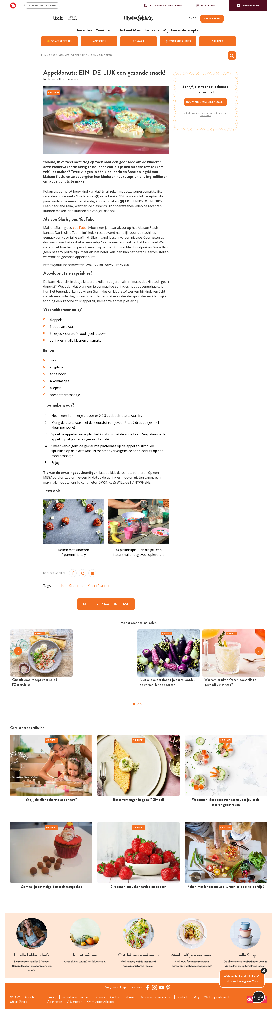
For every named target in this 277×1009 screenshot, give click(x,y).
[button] (248, 5)
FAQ (195, 997)
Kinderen (76, 585)
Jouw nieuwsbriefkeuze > (205, 102)
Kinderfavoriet (99, 585)
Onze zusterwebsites (100, 1001)
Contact (182, 997)
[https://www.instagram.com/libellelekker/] (154, 987)
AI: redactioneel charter (156, 997)
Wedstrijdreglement (216, 997)
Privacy (52, 997)
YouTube (80, 227)
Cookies (99, 997)
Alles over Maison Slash (106, 604)
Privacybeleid (205, 115)
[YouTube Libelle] (161, 987)
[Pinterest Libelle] (168, 987)
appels (59, 585)
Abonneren (54, 1001)
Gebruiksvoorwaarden (75, 997)
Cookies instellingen (122, 997)
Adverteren (74, 1001)
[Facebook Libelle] (147, 987)
